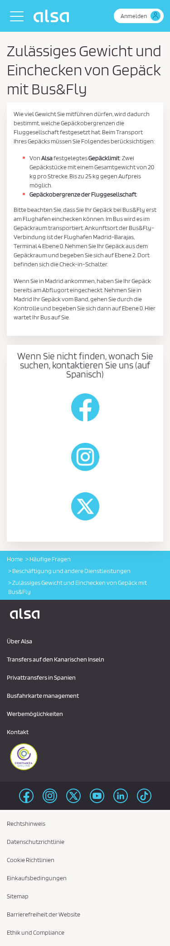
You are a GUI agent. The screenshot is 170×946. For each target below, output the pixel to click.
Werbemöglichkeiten (35, 713)
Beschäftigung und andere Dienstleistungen (71, 570)
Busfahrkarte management (43, 695)
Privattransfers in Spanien (41, 677)
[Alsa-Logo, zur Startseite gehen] (53, 16)
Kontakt (18, 731)
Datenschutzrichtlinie (35, 841)
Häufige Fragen (50, 559)
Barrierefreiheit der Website (43, 914)
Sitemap (18, 896)
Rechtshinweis (26, 823)
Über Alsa (19, 641)
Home (15, 559)
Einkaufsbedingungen (37, 878)
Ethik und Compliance (35, 932)
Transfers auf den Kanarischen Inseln (55, 659)
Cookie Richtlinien (30, 859)
